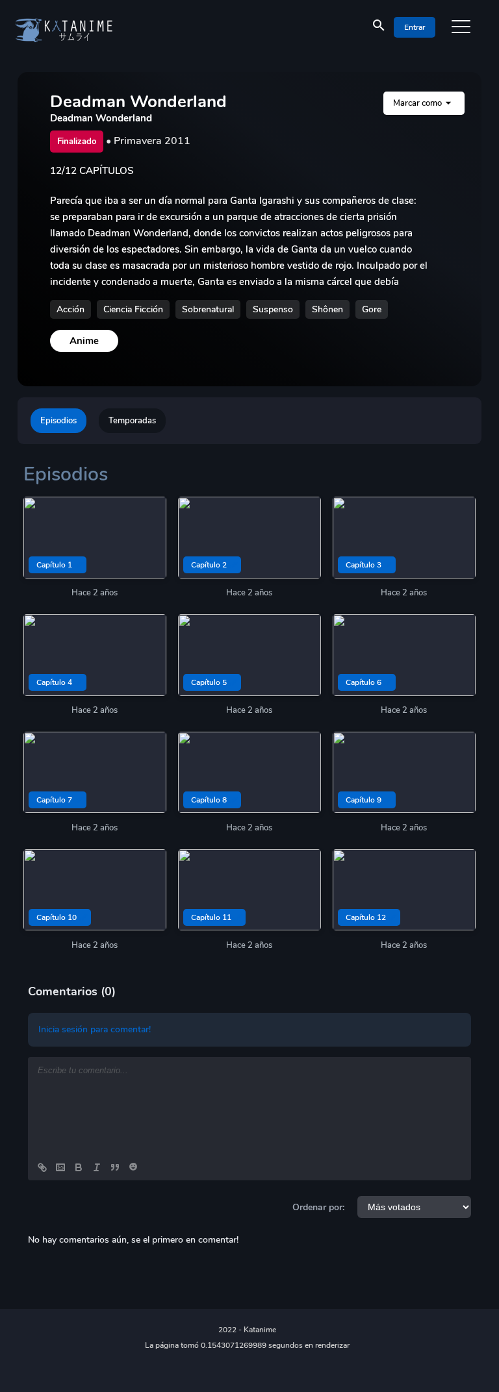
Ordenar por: (318, 1207)
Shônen (327, 309)
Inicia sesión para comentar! (94, 1029)
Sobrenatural (208, 309)
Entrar (414, 27)
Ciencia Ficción (133, 309)
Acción (70, 309)
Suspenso (273, 309)
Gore (371, 309)
